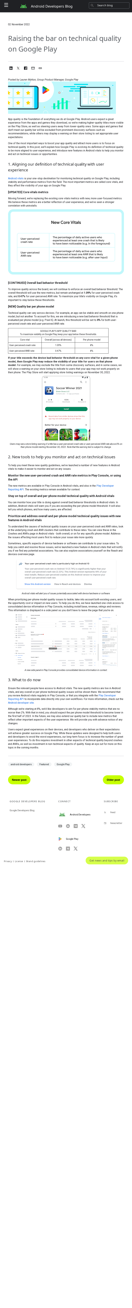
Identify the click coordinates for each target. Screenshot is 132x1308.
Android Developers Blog (52, 6)
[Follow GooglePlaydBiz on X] (77, 848)
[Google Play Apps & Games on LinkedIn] (62, 848)
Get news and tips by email (107, 860)
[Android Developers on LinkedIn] (70, 826)
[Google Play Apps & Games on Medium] (70, 848)
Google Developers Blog (22, 810)
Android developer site (21, 702)
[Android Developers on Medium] (77, 826)
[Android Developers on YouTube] (62, 826)
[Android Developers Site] (64, 814)
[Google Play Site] (62, 839)
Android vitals (16, 178)
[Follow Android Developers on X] (85, 826)
